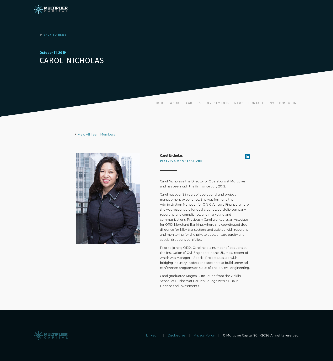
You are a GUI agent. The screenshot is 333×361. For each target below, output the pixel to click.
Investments (217, 103)
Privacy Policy (204, 335)
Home (161, 103)
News (239, 103)
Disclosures (176, 335)
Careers (193, 103)
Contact (256, 103)
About (175, 103)
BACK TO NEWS (55, 34)
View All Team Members (96, 134)
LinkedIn (153, 335)
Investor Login (282, 103)
